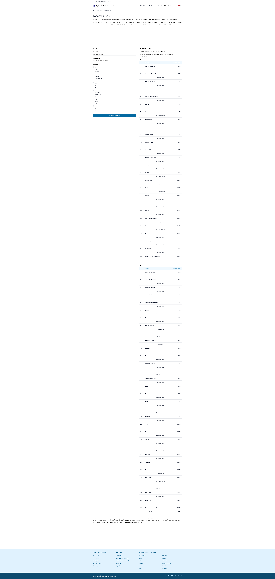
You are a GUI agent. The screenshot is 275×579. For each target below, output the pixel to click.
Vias (95, 110)
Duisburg (164, 558)
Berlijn (140, 558)
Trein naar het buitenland (122, 558)
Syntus (96, 103)
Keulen (140, 568)
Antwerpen (142, 555)
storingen (95, 1)
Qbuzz (96, 96)
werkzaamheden (102, 1)
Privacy (104, 576)
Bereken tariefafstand (115, 115)
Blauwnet (96, 71)
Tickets (150, 5)
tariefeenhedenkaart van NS (140, 519)
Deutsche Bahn (98, 78)
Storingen (95, 560)
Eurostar (96, 83)
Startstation (96, 51)
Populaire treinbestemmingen (147, 552)
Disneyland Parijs (166, 563)
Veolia (95, 108)
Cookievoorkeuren (111, 576)
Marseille (164, 566)
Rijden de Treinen (104, 575)
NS (95, 90)
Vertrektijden (143, 5)
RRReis (96, 101)
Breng (95, 74)
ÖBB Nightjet (97, 94)
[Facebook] (169, 575)
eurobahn (96, 80)
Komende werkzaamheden (123, 560)
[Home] (94, 10)
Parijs (140, 560)
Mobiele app (96, 555)
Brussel (141, 566)
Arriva (95, 69)
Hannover (164, 560)
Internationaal (158, 5)
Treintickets (99, 10)
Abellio (96, 67)
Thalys (96, 106)
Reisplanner (134, 5)
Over (175, 5)
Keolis (95, 85)
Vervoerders (96, 64)
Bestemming (96, 58)
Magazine (118, 566)
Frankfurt (164, 555)
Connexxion (97, 76)
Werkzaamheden (97, 563)
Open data (98, 576)
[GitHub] (181, 575)
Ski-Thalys (164, 568)
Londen (141, 563)
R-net (95, 99)
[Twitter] (165, 575)
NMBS (95, 87)
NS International (98, 92)
